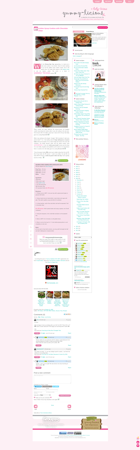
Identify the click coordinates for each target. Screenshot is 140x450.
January (79, 194)
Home (52, 405)
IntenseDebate (83, 261)
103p (46, 337)
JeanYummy (41, 337)
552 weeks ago (42, 319)
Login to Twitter (55, 386)
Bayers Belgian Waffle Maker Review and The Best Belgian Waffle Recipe (82, 131)
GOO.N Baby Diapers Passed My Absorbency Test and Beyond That (82, 115)
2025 (77, 166)
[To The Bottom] (138, 445)
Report (69, 333)
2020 (77, 170)
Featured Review (90, 31)
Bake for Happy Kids (53, 262)
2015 (77, 226)
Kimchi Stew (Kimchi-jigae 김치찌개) (82, 267)
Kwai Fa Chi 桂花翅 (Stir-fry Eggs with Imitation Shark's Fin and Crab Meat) (65, 303)
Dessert (58, 310)
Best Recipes (49, 166)
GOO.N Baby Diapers (79, 280)
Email (47, 388)
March (78, 190)
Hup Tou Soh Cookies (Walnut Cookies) (49, 301)
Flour (61, 310)
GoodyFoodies (39, 260)
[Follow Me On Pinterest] (30, 236)
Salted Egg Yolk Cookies (82, 199)
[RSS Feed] (30, 228)
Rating (42, 317)
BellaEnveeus (80, 256)
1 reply (43, 333)
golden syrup (42, 182)
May (78, 186)
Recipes (65, 310)
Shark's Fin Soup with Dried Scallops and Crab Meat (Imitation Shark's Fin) (57, 302)
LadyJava (79, 252)
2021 (77, 168)
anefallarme (80, 258)
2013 (77, 228)
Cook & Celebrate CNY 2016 (53, 258)
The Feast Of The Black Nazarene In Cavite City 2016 (54, 354)
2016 (77, 178)
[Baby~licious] (138, 438)
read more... (95, 43)
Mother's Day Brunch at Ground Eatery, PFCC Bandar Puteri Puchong (81, 123)
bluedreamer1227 (81, 250)
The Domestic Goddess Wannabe (57, 260)
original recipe (66, 69)
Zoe (38, 319)
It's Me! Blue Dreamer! (99, 110)
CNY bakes (40, 310)
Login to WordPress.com (47, 386)
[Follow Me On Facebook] (30, 232)
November (79, 180)
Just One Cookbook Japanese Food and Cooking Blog (99, 90)
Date (39, 317)
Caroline (79, 247)
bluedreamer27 (40, 349)
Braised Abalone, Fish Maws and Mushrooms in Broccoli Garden (41, 302)
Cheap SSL (78, 270)
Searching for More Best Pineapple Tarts (51, 330)
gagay (78, 248)
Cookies (53, 310)
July (78, 182)
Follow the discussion (69, 314)
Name (35, 388)
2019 (77, 172)
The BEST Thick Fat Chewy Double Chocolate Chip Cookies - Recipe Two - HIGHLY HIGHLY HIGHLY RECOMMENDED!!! (100, 99)
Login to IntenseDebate (38, 386)
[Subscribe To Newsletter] (30, 243)
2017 (77, 176)
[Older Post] (69, 409)
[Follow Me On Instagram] (30, 240)
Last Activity (48, 317)
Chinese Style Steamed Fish (81, 90)
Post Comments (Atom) (46, 412)
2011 (77, 230)
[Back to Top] (138, 442)
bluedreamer (80, 260)
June (78, 184)
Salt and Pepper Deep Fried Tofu (81, 77)
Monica (79, 254)
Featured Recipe (78, 31)
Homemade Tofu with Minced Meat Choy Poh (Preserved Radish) (81, 80)
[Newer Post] (35, 409)
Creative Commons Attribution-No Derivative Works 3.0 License (78, 435)
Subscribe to (37, 395)
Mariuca (96, 119)
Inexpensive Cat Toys (99, 120)
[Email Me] (30, 247)
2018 (77, 174)
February (79, 192)
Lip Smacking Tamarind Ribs (81, 66)
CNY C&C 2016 (47, 310)
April (78, 188)
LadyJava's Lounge (99, 115)
